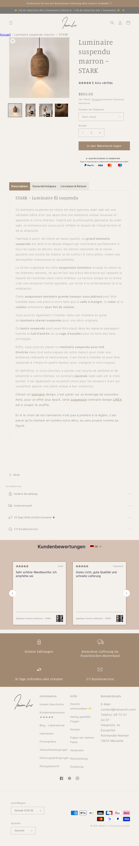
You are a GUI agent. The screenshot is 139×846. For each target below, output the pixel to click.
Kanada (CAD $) (24, 810)
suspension (79, 399)
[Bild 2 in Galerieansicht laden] (30, 110)
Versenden (77, 750)
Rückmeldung (79, 758)
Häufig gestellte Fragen (80, 719)
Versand (96, 99)
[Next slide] (126, 593)
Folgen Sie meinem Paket (82, 740)
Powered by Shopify (120, 826)
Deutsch (20, 830)
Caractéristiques (44, 186)
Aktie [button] (16, 474)
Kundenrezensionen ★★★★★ (52, 714)
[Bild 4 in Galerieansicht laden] (61, 110)
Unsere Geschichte (52, 704)
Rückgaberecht (49, 766)
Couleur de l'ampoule (91, 109)
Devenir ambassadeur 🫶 (81, 706)
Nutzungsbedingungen (54, 757)
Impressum (47, 733)
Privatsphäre (48, 741)
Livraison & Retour (74, 186)
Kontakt (75, 729)
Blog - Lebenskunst (52, 725)
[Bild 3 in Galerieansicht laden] (46, 110)
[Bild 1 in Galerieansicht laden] (15, 110)
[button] (11, 23)
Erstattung (77, 766)
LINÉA (117, 399)
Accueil (5, 34)
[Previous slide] (12, 593)
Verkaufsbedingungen (54, 749)
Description (19, 186)
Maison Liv (104, 826)
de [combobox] (96, 546)
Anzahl (83, 125)
